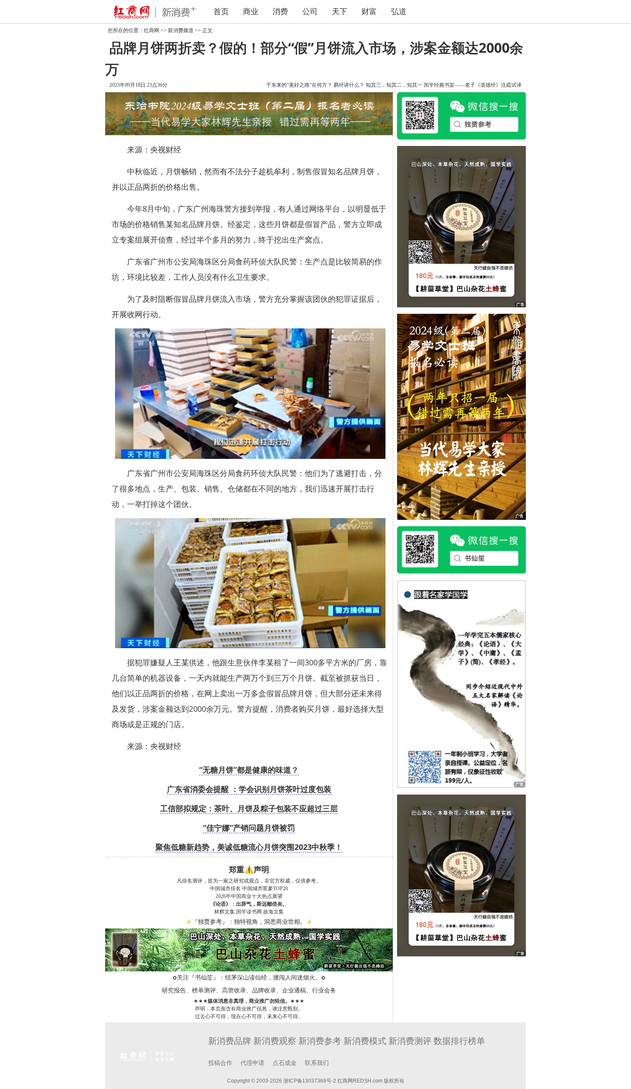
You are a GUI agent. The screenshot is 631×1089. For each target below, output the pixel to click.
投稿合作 (220, 1063)
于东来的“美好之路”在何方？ (299, 85)
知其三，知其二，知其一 (394, 85)
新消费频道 (181, 30)
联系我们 (317, 1063)
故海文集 (273, 912)
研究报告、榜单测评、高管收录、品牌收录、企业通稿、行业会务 (249, 990)
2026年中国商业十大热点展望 (248, 896)
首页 (221, 11)
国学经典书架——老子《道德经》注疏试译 (473, 85)
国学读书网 (249, 912)
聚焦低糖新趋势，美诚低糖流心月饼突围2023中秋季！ (249, 847)
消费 (280, 11)
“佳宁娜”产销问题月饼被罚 (249, 827)
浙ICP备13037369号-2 (309, 1081)
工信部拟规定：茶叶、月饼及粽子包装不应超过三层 (249, 808)
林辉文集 (224, 912)
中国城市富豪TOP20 (265, 889)
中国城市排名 (225, 889)
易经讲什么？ (349, 85)
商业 (250, 11)
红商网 (151, 30)
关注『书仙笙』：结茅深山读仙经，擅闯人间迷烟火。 (249, 977)
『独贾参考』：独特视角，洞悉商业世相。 (249, 922)
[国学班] (461, 683)
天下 (339, 11)
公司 (310, 11)
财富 (369, 11)
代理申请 (252, 1063)
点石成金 (285, 1063)
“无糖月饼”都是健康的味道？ (249, 769)
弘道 (399, 11)
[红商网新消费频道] (152, 11)
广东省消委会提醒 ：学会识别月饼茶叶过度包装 (249, 789)
